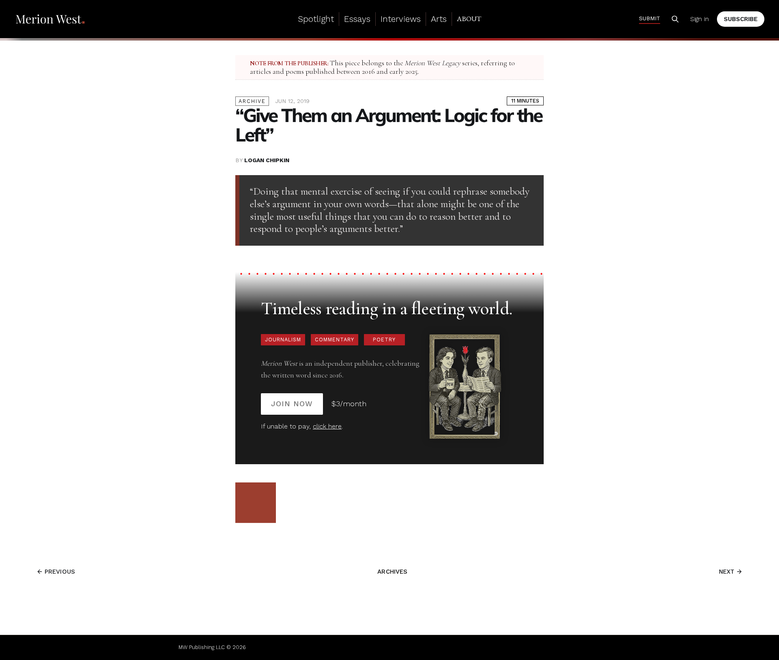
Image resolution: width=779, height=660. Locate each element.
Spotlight (316, 19)
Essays (357, 19)
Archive (252, 101)
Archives (392, 571)
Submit (649, 18)
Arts (439, 19)
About (469, 18)
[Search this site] (675, 19)
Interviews (401, 19)
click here (327, 426)
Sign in (699, 19)
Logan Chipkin (266, 160)
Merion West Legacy (433, 63)
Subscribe (740, 19)
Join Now (292, 403)
